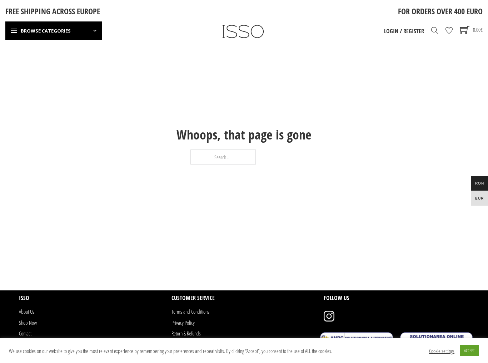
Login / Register (404, 31)
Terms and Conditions (190, 311)
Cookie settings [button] (441, 351)
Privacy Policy (183, 322)
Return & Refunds (186, 333)
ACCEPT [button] (469, 350)
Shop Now (28, 322)
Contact (25, 333)
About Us (26, 311)
